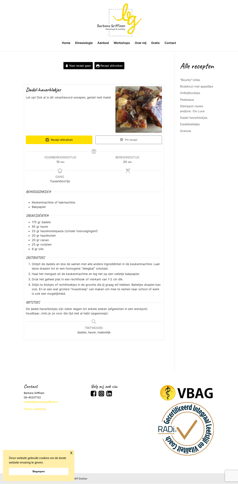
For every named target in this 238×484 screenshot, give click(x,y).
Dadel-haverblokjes (193, 118)
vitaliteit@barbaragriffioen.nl (41, 401)
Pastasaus (187, 99)
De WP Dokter (78, 478)
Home (66, 43)
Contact (170, 43)
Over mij (140, 43)
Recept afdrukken (111, 65)
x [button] (71, 452)
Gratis (155, 43)
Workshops (122, 43)
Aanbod (103, 43)
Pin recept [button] (130, 139)
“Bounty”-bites (190, 80)
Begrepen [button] (39, 471)
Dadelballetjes (190, 124)
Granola (185, 131)
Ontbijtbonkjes (190, 93)
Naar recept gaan (80, 65)
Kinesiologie (84, 43)
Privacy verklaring (35, 408)
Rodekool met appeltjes (196, 86)
